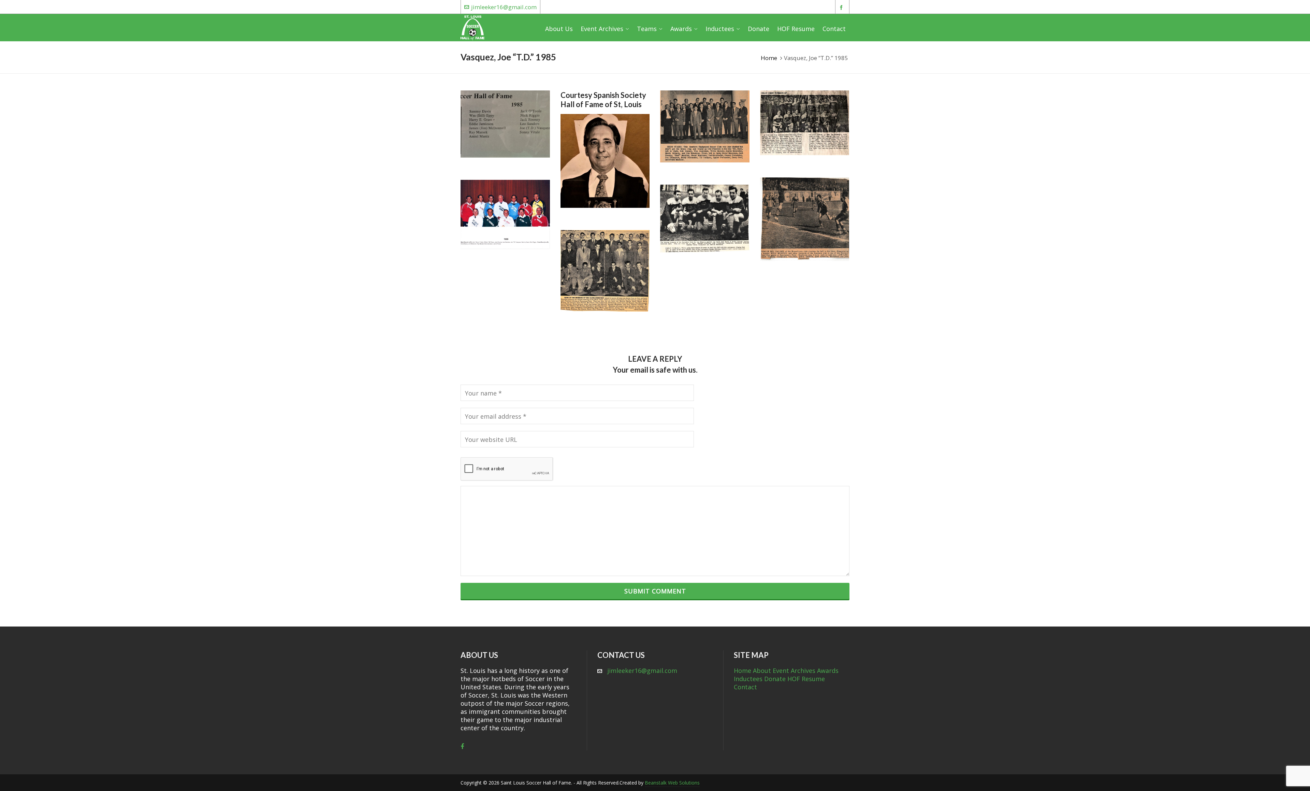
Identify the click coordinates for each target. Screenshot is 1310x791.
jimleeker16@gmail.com (504, 7)
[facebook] (842, 7)
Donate (775, 679)
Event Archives (794, 670)
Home (769, 58)
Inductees (748, 679)
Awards (828, 670)
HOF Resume (806, 679)
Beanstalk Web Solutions (672, 782)
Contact (745, 687)
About (762, 670)
